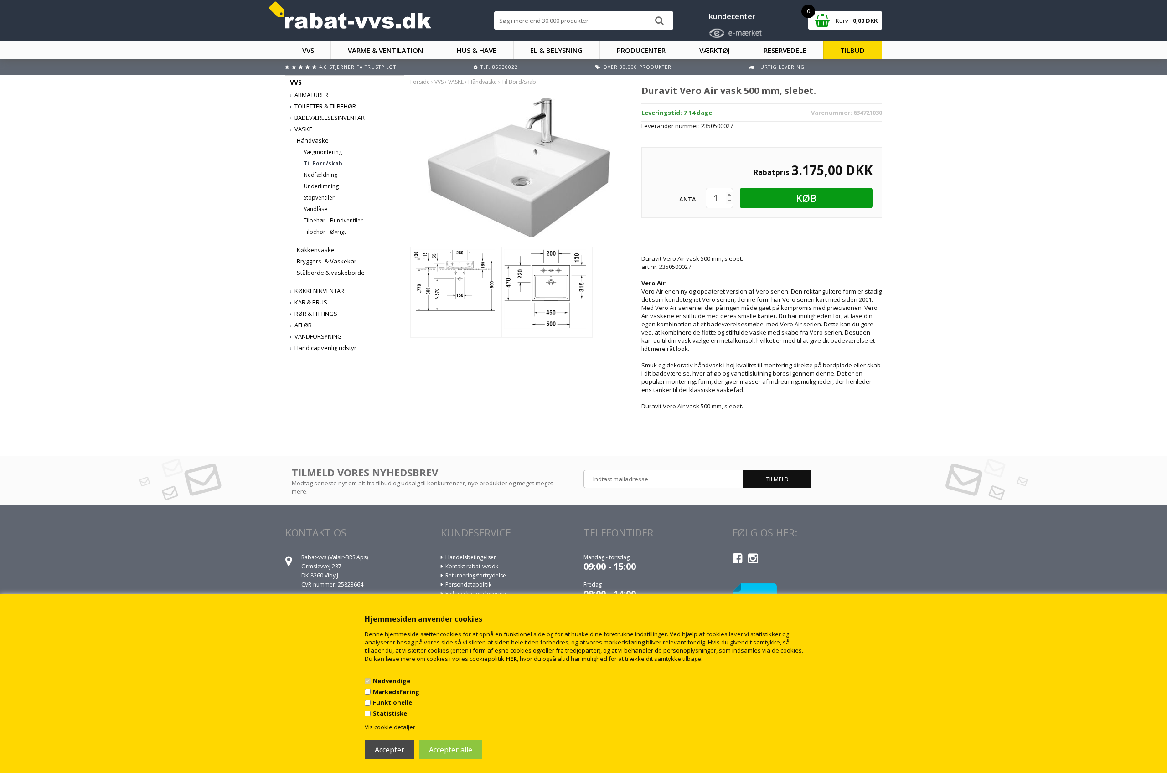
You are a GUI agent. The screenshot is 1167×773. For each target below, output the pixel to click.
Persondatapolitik (468, 584)
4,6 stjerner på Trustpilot (357, 67)
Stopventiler (319, 197)
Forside (420, 82)
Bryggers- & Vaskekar (326, 261)
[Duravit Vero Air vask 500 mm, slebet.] (519, 167)
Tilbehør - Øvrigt (325, 232)
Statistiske (390, 713)
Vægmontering (323, 152)
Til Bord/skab (323, 163)
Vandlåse (315, 209)
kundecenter (732, 16)
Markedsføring (396, 692)
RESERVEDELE (785, 50)
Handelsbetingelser (470, 557)
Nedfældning (320, 175)
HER (511, 658)
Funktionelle (392, 702)
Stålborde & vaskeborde (331, 272)
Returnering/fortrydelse (475, 575)
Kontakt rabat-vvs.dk (471, 566)
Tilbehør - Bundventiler (333, 220)
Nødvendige (391, 681)
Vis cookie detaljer (390, 727)
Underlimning (321, 186)
